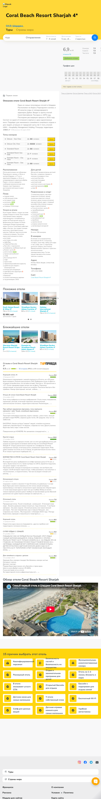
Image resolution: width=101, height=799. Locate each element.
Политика (68, 793)
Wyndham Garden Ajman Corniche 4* (29, 308)
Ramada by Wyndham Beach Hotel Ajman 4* (28, 347)
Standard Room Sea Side (14, 154)
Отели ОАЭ (97, 93)
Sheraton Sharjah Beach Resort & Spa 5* (11, 347)
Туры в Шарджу (66, 93)
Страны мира (25, 29)
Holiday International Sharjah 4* (45, 309)
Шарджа (17, 26)
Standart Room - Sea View (15, 164)
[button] (28, 319)
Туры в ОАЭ (88, 93)
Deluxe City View (13, 144)
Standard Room (13, 149)
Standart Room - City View (15, 159)
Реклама (6, 793)
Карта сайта (57, 798)
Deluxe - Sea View (14, 139)
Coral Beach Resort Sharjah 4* (41, 277)
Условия (55, 793)
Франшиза (7, 787)
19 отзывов (51, 313)
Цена (51, 139)
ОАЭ (8, 26)
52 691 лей (8, 314)
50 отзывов (23, 369)
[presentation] (1, 298)
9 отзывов (12, 351)
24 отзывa (13, 311)
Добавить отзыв (71, 58)
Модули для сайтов (12, 798)
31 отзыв (31, 351)
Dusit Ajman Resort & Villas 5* (11, 308)
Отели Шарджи (78, 93)
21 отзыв (31, 311)
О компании (57, 787)
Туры (9, 29)
